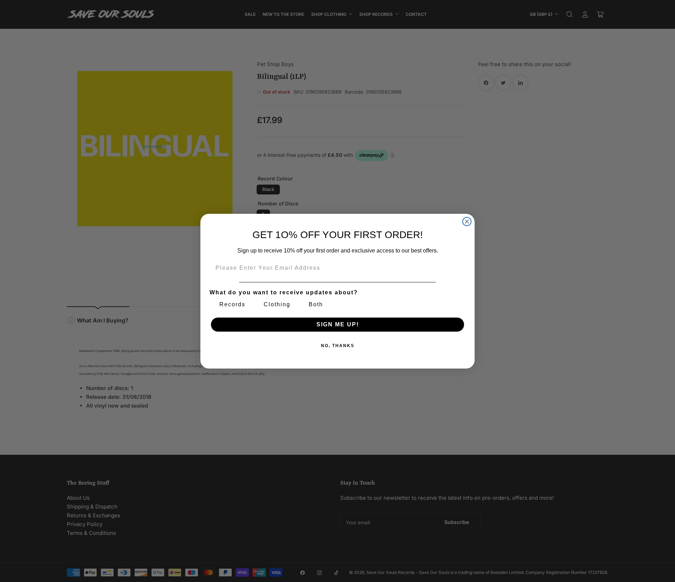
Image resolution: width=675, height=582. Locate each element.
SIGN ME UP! (337, 324)
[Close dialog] (467, 221)
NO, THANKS (337, 345)
